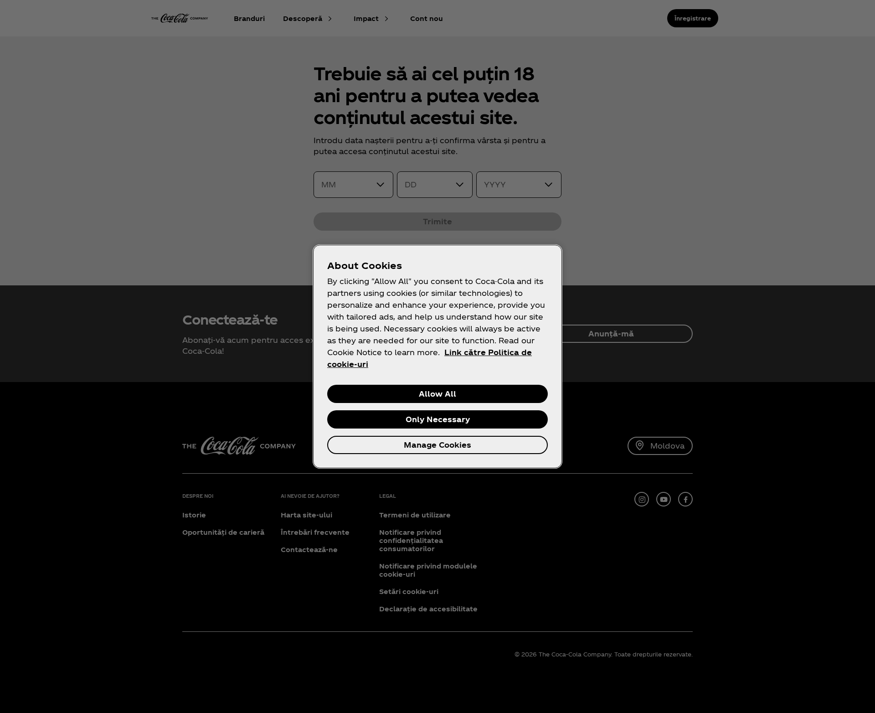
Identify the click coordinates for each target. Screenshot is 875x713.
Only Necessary (438, 419)
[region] (437, 356)
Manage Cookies (437, 444)
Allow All (437, 393)
